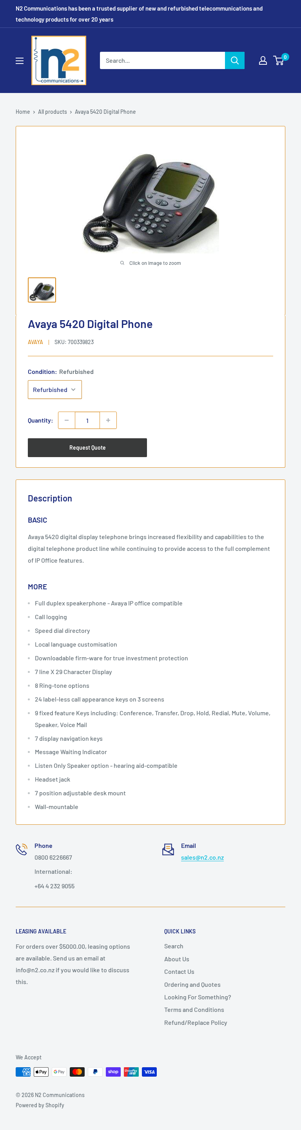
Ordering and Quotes (192, 984)
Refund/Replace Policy (195, 1022)
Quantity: (40, 420)
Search (173, 946)
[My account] (263, 60)
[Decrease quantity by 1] (66, 420)
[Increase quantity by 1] (108, 420)
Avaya (35, 342)
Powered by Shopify (40, 1105)
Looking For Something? (197, 997)
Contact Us (179, 971)
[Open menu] (20, 61)
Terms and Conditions (194, 1009)
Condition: (61, 371)
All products (52, 111)
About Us (176, 958)
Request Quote (87, 447)
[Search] (235, 60)
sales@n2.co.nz (202, 857)
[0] (279, 60)
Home (23, 111)
